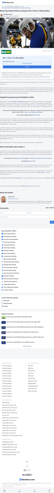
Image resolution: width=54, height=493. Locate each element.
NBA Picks (30, 368)
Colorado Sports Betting (10, 236)
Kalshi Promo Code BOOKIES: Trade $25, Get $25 (18, 317)
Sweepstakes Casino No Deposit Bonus (12, 435)
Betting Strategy (8, 303)
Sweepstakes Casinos (7, 423)
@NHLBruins (19, 158)
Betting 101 (7, 300)
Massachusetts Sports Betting (11, 262)
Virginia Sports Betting (9, 284)
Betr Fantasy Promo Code (8, 410)
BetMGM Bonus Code (7, 442)
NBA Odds (31, 376)
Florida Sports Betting (9, 242)
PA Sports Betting (6, 373)
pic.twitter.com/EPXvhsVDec (43, 158)
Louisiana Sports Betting (10, 256)
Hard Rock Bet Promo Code (9, 454)
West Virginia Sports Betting (11, 287)
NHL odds (41, 172)
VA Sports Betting (6, 386)
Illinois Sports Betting (9, 245)
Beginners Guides (32, 381)
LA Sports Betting (6, 391)
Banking (6, 306)
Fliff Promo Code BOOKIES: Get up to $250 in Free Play (20, 342)
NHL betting (17, 178)
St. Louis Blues (32, 88)
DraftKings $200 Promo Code (9, 447)
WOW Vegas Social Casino (9, 425)
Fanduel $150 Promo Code (9, 449)
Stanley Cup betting (18, 101)
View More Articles (27, 346)
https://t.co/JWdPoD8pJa (30, 112)
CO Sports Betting (7, 383)
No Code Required (27, 63)
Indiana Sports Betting (9, 248)
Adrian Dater (8, 14)
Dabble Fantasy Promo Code (9, 407)
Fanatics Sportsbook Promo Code (10, 452)
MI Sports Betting (6, 376)
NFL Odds (30, 373)
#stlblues (40, 112)
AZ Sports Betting (6, 381)
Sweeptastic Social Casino (9, 420)
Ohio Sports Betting (9, 276)
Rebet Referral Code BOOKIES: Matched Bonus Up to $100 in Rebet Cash (25, 337)
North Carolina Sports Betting (11, 273)
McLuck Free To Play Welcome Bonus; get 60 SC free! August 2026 (23, 322)
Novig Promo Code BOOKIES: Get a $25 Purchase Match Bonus (22, 332)
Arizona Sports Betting (9, 233)
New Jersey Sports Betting (10, 267)
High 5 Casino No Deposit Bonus (10, 418)
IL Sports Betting (6, 378)
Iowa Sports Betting (9, 250)
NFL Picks (30, 365)
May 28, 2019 (36, 115)
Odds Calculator (32, 388)
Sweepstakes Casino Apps (9, 430)
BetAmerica (25, 186)
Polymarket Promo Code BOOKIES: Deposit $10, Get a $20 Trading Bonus (25, 327)
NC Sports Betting (6, 396)
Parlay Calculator (32, 391)
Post (52, 222)
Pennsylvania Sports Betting (11, 278)
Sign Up (52, 207)
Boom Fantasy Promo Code (9, 405)
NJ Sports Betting (6, 371)
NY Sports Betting (6, 365)
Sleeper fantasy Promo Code (9, 412)
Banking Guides (32, 383)
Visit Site (27, 67)
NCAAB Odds (31, 378)
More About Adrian (13, 198)
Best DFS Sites (6, 402)
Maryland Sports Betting (10, 259)
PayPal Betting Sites (33, 386)
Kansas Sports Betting (9, 253)
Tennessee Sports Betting (10, 281)
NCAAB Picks (31, 371)
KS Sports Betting (6, 368)
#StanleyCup (32, 158)
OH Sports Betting (7, 393)
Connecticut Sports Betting (11, 239)
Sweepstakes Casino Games (9, 428)
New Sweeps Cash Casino (9, 433)
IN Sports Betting (6, 388)
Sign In (47, 207)
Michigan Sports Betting (10, 264)
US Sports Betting (8, 290)
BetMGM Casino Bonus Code (9, 444)
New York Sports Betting (10, 270)
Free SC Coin (5, 415)
